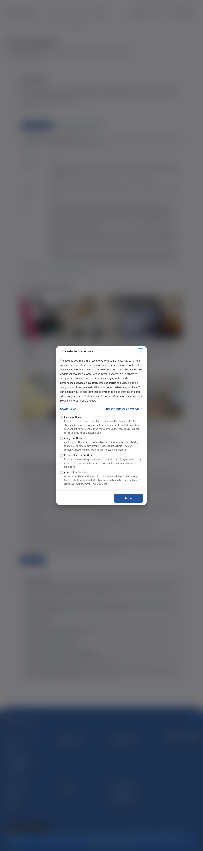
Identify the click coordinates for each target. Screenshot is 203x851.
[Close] (140, 351)
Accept (128, 498)
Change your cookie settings (122, 408)
